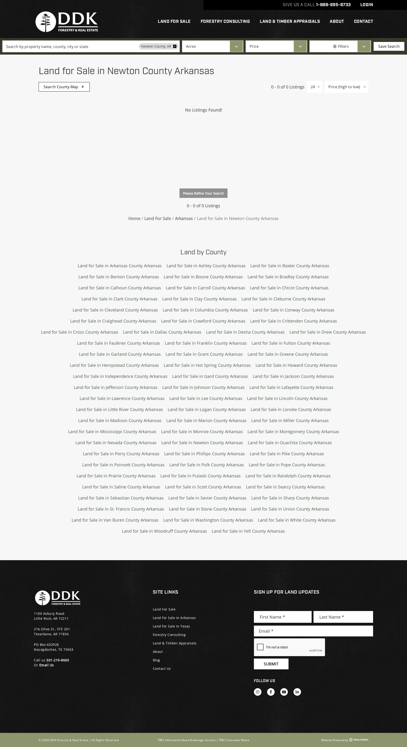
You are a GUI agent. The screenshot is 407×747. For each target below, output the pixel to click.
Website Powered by (334, 740)
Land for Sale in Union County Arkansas (290, 509)
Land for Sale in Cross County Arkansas (79, 332)
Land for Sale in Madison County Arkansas (120, 420)
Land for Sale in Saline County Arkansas (121, 487)
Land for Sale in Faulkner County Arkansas (118, 343)
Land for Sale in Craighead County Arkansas (113, 321)
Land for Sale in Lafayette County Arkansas (291, 387)
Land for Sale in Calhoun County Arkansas (119, 288)
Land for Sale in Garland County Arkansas (120, 354)
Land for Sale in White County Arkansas (297, 520)
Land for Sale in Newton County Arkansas (202, 442)
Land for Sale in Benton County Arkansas (118, 277)
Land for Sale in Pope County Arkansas (287, 464)
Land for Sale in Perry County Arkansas (121, 453)
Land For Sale (174, 21)
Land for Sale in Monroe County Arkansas (202, 431)
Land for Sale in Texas (171, 626)
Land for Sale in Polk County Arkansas (206, 464)
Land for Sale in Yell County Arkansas (248, 531)
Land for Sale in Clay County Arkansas (199, 299)
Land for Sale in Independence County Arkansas (120, 376)
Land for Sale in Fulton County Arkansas (291, 343)
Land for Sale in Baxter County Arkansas (289, 265)
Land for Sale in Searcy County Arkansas (285, 487)
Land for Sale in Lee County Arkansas (205, 398)
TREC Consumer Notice (234, 740)
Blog (156, 660)
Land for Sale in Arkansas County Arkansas (120, 265)
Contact (363, 21)
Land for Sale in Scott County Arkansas (203, 487)
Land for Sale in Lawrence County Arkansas (122, 398)
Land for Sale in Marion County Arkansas (206, 420)
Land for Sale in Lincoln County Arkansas (287, 398)
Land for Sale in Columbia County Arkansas (205, 310)
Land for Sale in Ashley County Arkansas (206, 265)
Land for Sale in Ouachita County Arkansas (290, 442)
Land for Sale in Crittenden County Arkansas (293, 321)
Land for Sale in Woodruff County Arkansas (164, 531)
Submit (271, 663)
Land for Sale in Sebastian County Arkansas (121, 498)
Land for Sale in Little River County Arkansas (119, 409)
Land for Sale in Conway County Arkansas (293, 310)
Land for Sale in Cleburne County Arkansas (283, 299)
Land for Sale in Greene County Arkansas (288, 354)
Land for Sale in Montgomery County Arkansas (293, 431)
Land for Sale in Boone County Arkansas (203, 277)
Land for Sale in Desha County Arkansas (245, 332)
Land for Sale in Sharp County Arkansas (290, 498)
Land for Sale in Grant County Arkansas (204, 354)
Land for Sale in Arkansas (174, 617)
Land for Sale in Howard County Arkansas (296, 365)
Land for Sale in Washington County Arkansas (208, 520)
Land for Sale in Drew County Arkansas (327, 332)
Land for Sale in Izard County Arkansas (210, 376)
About (337, 21)
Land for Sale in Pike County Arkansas (287, 453)
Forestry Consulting (225, 21)
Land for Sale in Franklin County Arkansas (206, 343)
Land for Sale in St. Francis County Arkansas (121, 509)
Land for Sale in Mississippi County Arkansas (112, 431)
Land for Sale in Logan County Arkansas (207, 409)
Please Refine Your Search (203, 193)
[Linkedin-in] (297, 692)
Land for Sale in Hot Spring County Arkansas (207, 365)
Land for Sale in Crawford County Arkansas (203, 321)
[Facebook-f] (271, 692)
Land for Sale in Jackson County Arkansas (293, 376)
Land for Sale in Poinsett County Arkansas (123, 464)
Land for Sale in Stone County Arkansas (207, 509)
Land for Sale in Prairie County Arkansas (116, 476)
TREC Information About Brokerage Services (187, 740)
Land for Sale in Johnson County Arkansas (203, 387)
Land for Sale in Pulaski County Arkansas (200, 476)
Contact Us (162, 668)
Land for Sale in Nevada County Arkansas (116, 442)
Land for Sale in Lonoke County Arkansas (291, 409)
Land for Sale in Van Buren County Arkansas (115, 520)
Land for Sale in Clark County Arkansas (119, 299)
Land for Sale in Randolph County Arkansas (288, 476)
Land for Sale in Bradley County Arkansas (288, 277)
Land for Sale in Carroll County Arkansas (205, 288)
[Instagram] (257, 692)
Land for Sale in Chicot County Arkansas (289, 288)
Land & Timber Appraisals (290, 21)
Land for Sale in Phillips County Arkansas (204, 453)
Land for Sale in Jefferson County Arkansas (116, 387)
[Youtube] (284, 692)
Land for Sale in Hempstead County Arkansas (114, 365)
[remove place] (174, 46)
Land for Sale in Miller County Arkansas (290, 420)
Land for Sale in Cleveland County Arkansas (115, 310)
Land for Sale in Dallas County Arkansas (162, 332)
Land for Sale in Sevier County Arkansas (207, 498)
